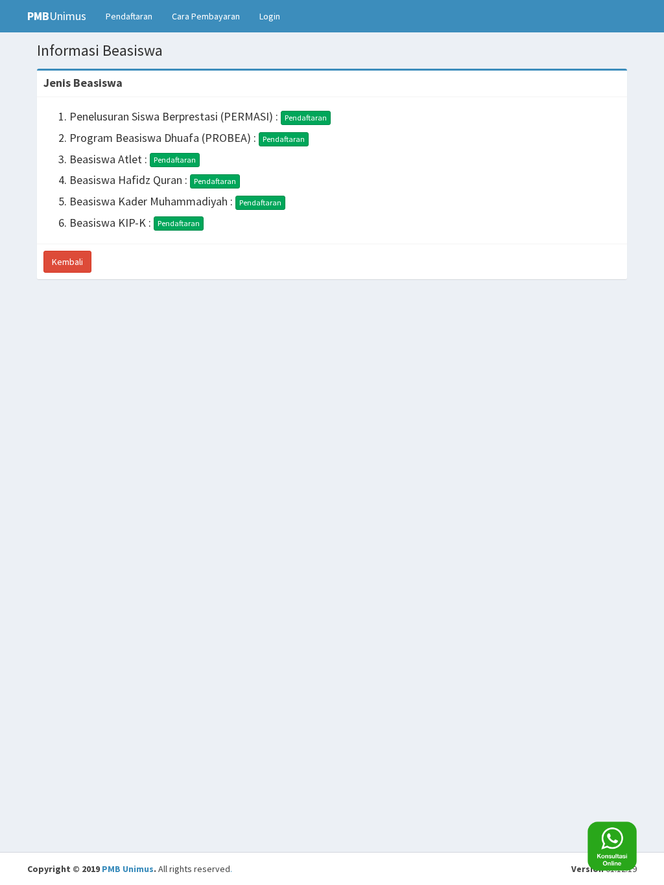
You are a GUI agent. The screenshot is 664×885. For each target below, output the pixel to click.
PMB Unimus (128, 869)
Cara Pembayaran (206, 16)
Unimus (56, 15)
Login (269, 16)
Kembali (67, 262)
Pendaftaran (129, 16)
